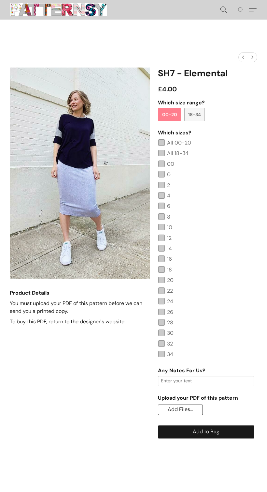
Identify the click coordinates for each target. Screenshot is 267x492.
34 (170, 354)
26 (170, 312)
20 (170, 280)
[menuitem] (243, 57)
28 (170, 322)
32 (170, 343)
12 (169, 238)
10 (169, 227)
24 (170, 301)
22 (170, 290)
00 (170, 164)
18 (169, 269)
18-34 (194, 114)
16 (169, 258)
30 (170, 333)
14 (169, 248)
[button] (58, 9)
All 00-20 (179, 142)
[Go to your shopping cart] (241, 10)
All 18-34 (178, 153)
